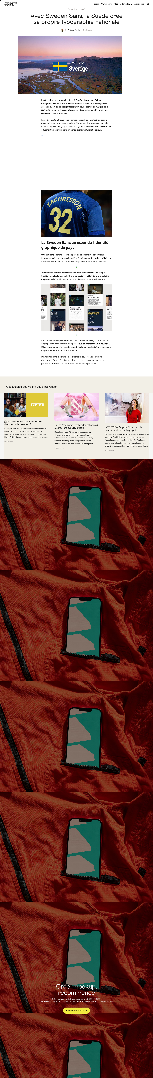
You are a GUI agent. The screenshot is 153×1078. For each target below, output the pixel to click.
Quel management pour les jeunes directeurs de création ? (23, 423)
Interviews (8, 441)
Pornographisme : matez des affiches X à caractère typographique (76, 426)
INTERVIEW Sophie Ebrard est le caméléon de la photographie (123, 428)
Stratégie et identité (76, 9)
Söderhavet (73, 107)
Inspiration (59, 448)
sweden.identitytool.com (75, 347)
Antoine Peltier (74, 30)
